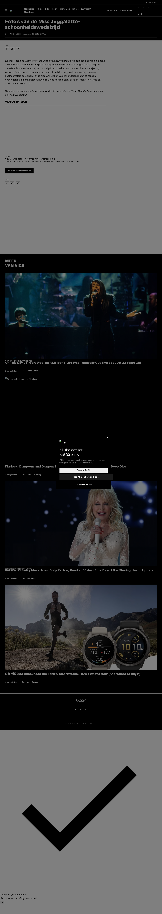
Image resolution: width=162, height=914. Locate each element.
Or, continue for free (84, 485)
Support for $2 (83, 470)
